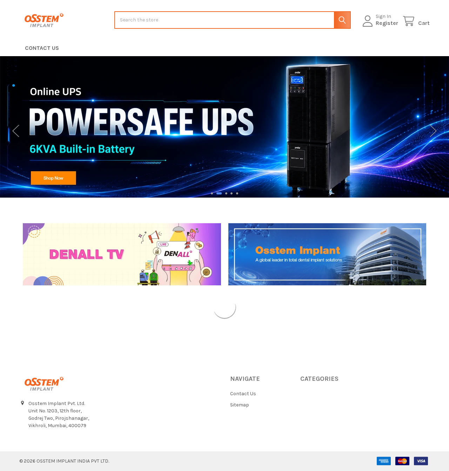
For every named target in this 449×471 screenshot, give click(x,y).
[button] (122, 254)
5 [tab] (237, 193)
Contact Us (42, 48)
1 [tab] (212, 193)
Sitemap (239, 405)
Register (387, 23)
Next (433, 131)
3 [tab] (226, 193)
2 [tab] (219, 193)
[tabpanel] (224, 127)
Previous (16, 131)
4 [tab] (231, 193)
